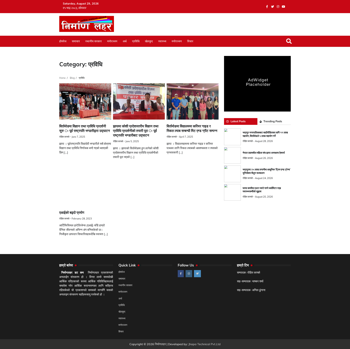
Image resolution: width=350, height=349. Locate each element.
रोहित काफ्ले (64, 136)
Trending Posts (272, 121)
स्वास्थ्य (162, 41)
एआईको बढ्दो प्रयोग (71, 212)
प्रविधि (135, 41)
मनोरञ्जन (112, 41)
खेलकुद (149, 41)
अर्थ (125, 41)
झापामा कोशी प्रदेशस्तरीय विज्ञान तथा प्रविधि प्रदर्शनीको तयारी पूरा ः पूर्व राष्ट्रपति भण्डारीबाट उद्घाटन (135, 130)
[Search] (289, 41)
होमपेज (62, 41)
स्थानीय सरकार (93, 41)
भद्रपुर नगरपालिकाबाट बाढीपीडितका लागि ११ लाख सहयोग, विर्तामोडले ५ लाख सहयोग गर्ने (265, 134)
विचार (190, 41)
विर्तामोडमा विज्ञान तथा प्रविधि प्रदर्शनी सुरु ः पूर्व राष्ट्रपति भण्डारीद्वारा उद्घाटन (84, 128)
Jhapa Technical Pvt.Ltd (204, 344)
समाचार (76, 41)
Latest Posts (238, 121)
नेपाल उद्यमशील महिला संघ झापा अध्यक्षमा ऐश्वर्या (264, 152)
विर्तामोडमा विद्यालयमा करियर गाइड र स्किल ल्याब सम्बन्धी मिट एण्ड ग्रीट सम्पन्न (192, 128)
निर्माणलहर (160, 344)
